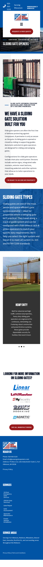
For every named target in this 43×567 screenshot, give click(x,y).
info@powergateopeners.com (18, 459)
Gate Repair (8, 505)
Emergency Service (32, 7)
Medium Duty (19, 346)
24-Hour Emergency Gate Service (8, 494)
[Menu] (21, 24)
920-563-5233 (9, 6)
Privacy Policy (8, 469)
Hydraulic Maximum (23, 346)
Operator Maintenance (8, 514)
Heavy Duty (21, 346)
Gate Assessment (8, 510)
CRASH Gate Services (8, 501)
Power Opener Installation (7, 520)
